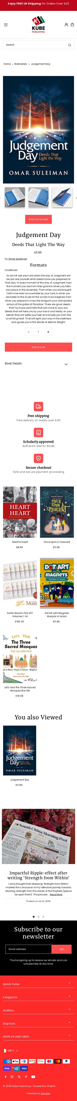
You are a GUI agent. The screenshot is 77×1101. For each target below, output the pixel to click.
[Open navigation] (16, 24)
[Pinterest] (26, 1077)
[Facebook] (5, 1077)
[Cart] (72, 24)
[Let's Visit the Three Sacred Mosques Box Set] (20, 657)
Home (7, 63)
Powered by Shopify (44, 1086)
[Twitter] (19, 1077)
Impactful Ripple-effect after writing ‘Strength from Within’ (38, 875)
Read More (56, 894)
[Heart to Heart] (20, 512)
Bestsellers (21, 63)
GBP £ (11, 1050)
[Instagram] (12, 1077)
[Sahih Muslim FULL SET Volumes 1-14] (20, 583)
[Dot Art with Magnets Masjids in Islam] (57, 583)
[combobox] (38, 44)
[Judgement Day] (19, 750)
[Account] (66, 24)
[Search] (69, 44)
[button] (38, 364)
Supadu (45, 1093)
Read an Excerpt (38, 219)
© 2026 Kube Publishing (17, 1086)
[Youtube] (33, 1077)
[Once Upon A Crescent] (57, 512)
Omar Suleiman (17, 258)
